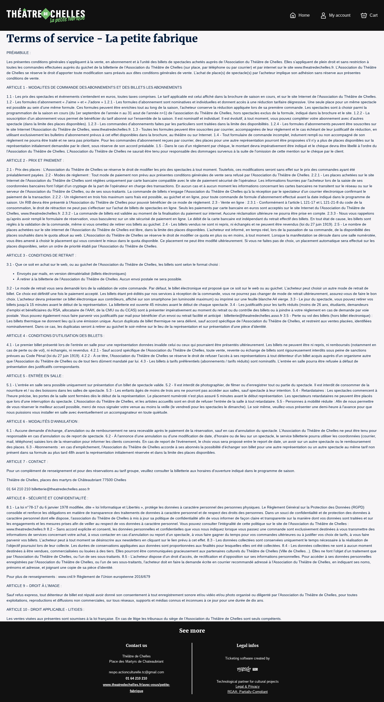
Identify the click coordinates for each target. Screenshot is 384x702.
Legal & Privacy (248, 686)
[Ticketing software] (247, 670)
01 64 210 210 (136, 678)
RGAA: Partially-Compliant (248, 692)
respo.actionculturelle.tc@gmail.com (136, 672)
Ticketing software (239, 658)
